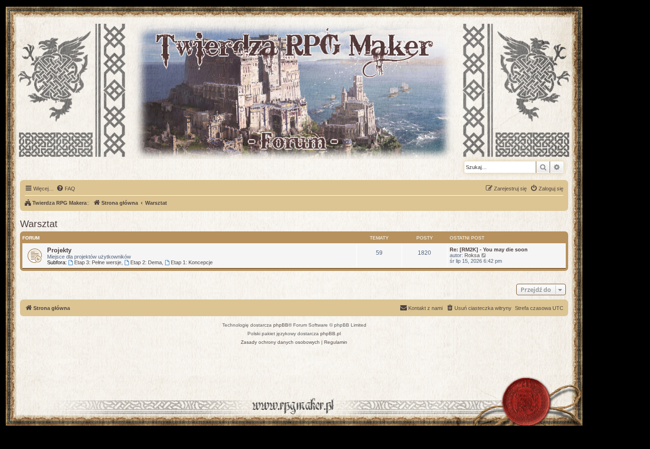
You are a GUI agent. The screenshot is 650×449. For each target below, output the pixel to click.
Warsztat (39, 224)
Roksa (472, 255)
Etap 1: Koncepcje (192, 262)
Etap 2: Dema (146, 262)
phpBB (280, 325)
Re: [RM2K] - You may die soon (489, 249)
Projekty (59, 250)
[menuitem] (65, 188)
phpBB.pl (330, 333)
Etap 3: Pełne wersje (97, 262)
